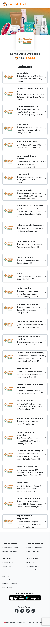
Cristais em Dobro (32, 566)
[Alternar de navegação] (44, 4)
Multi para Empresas (9, 584)
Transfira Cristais (8, 580)
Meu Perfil (5, 576)
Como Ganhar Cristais (10, 548)
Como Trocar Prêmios (34, 548)
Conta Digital (6, 566)
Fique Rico (30, 562)
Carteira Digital (7, 562)
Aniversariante (31, 570)
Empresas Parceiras (9, 551)
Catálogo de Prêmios (33, 551)
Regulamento (7, 587)
